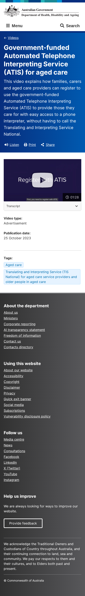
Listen (14, 145)
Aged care (14, 265)
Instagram (11, 480)
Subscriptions (14, 410)
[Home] (42, 10)
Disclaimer (12, 387)
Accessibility (13, 376)
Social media (14, 405)
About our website (18, 370)
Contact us (12, 341)
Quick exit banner (17, 399)
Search (73, 25)
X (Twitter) (12, 468)
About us (11, 312)
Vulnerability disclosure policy (27, 416)
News (8, 445)
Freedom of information (22, 335)
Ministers (11, 318)
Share (50, 145)
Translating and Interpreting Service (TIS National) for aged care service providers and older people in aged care (41, 277)
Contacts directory (18, 347)
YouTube (10, 474)
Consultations (14, 451)
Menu (16, 25)
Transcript (13, 206)
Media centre (14, 439)
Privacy (9, 393)
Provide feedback (23, 523)
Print (32, 145)
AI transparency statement (24, 330)
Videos (13, 38)
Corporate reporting (19, 324)
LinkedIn (10, 462)
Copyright (11, 382)
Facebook (11, 457)
